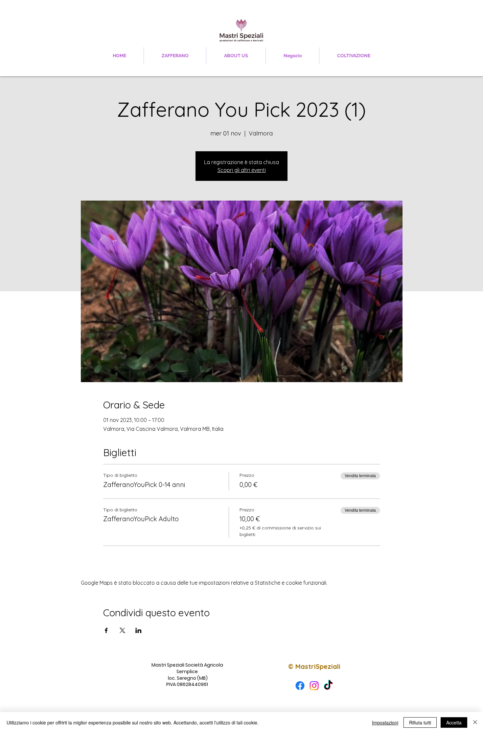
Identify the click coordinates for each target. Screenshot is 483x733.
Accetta (454, 722)
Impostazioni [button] (385, 722)
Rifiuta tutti (420, 722)
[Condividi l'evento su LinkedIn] (138, 630)
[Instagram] (314, 686)
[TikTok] (328, 686)
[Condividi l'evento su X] (122, 630)
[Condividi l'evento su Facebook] (106, 630)
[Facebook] (300, 686)
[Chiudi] (475, 722)
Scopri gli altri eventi (242, 170)
